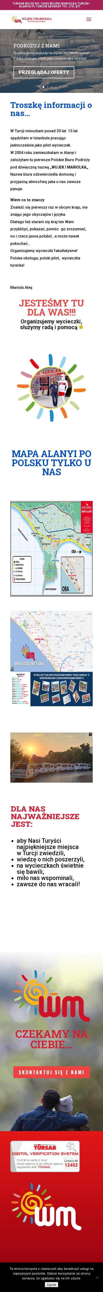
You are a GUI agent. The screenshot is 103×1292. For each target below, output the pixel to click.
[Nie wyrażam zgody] (97, 1277)
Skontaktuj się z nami (52, 1072)
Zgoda (51, 1285)
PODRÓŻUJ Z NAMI (36, 52)
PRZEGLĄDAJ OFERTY (44, 79)
